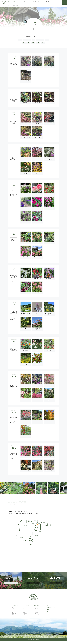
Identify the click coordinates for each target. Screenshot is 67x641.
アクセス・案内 (37, 614)
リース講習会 (25, 611)
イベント (38, 2)
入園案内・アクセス (15, 614)
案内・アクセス (58, 2)
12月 (43, 42)
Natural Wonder (33, 639)
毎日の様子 (47, 2)
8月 (24, 42)
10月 (33, 42)
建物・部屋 (36, 608)
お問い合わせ (49, 611)
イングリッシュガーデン (28, 2)
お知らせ (42, 2)
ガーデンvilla (37, 605)
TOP (4, 5)
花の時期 (34, 2)
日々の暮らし (37, 612)
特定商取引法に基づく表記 (51, 607)
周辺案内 (36, 613)
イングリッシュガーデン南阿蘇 (10, 5)
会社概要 (48, 609)
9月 (28, 42)
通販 (47, 605)
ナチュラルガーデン (26, 605)
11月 (38, 42)
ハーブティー (52, 2)
